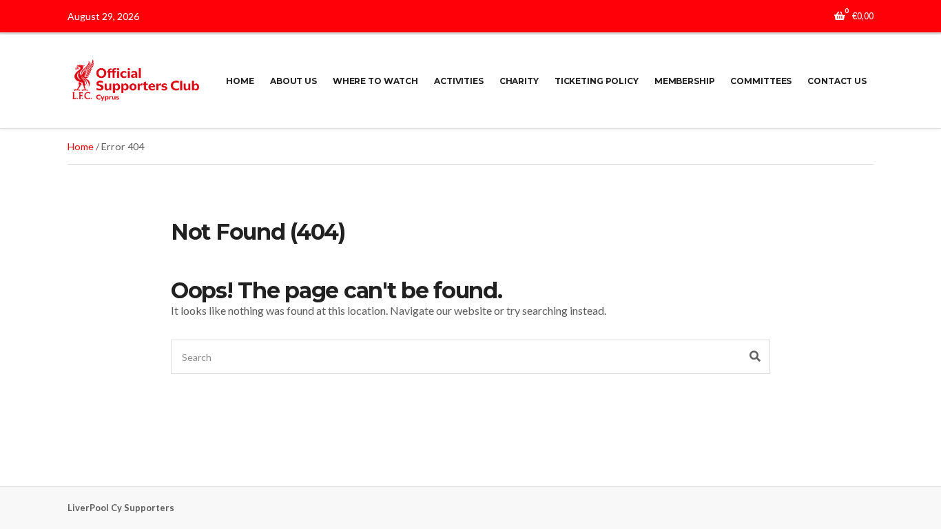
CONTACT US (837, 81)
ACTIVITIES (459, 81)
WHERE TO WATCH (375, 81)
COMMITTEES (761, 81)
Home (81, 146)
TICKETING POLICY (597, 81)
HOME (240, 81)
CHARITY (519, 81)
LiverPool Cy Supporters (121, 507)
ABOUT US (293, 81)
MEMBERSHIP (684, 81)
